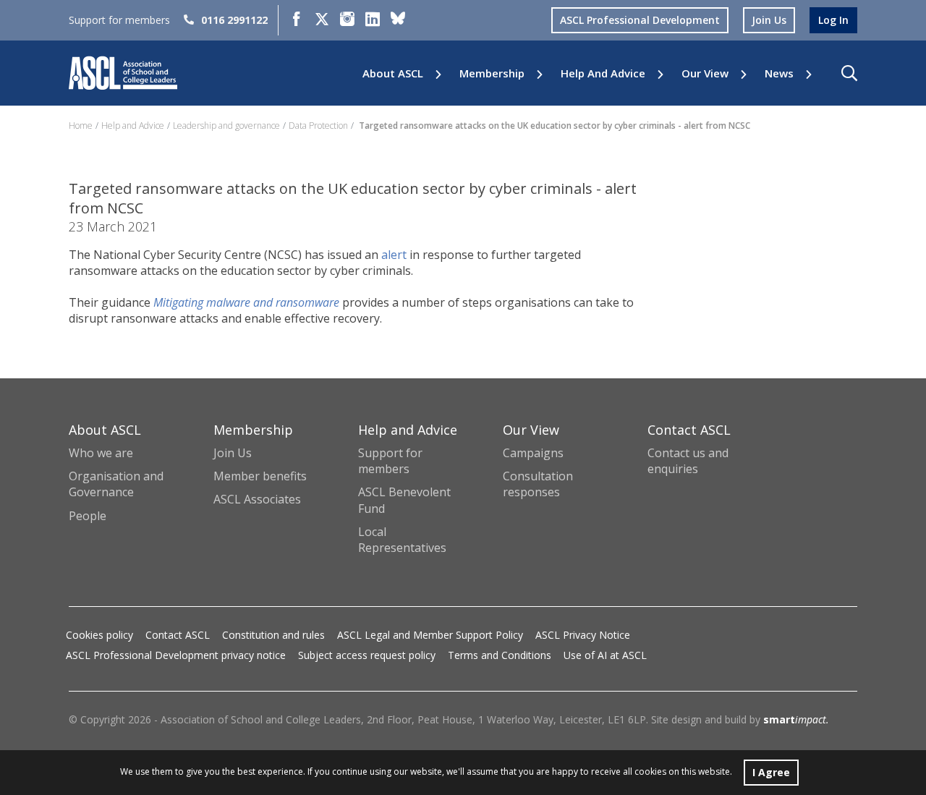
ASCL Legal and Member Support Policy (430, 635)
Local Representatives (402, 540)
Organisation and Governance (116, 484)
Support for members (390, 461)
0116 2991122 (234, 20)
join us (769, 20)
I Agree (771, 772)
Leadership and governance (226, 125)
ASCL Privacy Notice (582, 635)
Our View (705, 73)
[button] (849, 73)
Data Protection (318, 125)
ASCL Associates (257, 499)
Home (81, 125)
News (779, 73)
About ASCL (392, 73)
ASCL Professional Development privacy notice (176, 655)
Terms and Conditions (499, 655)
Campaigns (533, 453)
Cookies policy (99, 635)
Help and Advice (603, 73)
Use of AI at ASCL (605, 655)
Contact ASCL (177, 635)
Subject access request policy (367, 655)
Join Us (232, 453)
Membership (491, 73)
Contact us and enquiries (688, 461)
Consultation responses (538, 484)
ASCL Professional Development (640, 20)
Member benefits (260, 476)
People (87, 516)
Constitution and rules (273, 635)
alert (394, 255)
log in (833, 20)
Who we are (101, 453)
